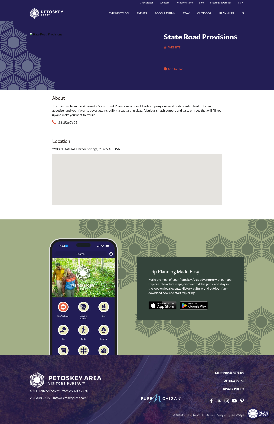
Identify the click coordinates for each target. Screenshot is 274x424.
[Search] (241, 13)
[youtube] (234, 401)
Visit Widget (237, 415)
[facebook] (211, 401)
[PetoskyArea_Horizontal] (46, 9)
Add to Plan (175, 69)
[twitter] (219, 400)
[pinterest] (242, 401)
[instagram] (227, 401)
